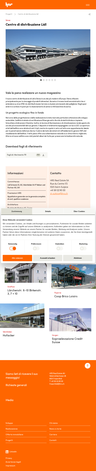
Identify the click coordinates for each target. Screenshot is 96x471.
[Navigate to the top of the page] (87, 366)
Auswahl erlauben (47, 258)
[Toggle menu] (88, 4)
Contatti (52, 440)
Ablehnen (78, 258)
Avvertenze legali (13, 462)
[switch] (36, 248)
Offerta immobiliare (14, 435)
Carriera (53, 435)
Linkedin (13, 452)
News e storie (55, 429)
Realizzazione (12, 429)
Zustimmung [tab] (16, 211)
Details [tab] (48, 211)
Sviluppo (9, 423)
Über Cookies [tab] (79, 211)
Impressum (10, 466)
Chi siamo (53, 423)
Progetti (9, 14)
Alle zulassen (17, 258)
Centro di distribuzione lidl (28, 14)
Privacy (9, 458)
